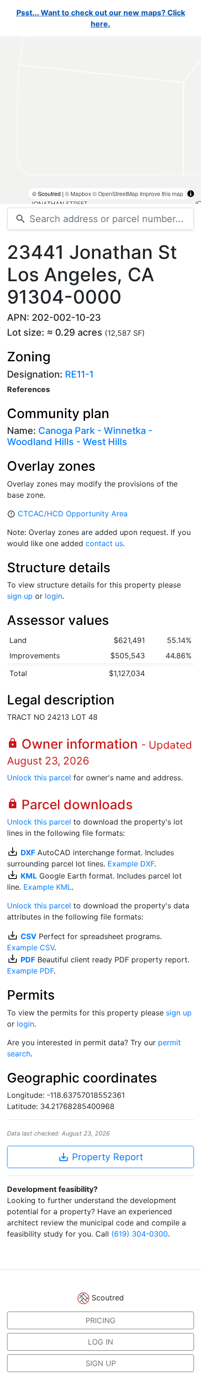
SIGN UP (101, 1363)
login (53, 596)
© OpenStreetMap (115, 193)
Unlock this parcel (39, 777)
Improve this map (161, 193)
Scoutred (108, 1297)
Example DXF (131, 863)
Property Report (100, 1157)
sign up (20, 596)
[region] (100, 120)
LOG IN (100, 1341)
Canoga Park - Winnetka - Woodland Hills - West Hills (79, 436)
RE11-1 (79, 374)
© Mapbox (78, 193)
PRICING (100, 1320)
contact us (104, 543)
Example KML (47, 887)
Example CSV (30, 947)
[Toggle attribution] (190, 193)
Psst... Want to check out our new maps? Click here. (100, 18)
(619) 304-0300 (139, 1233)
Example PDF (30, 970)
